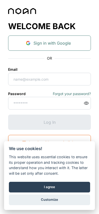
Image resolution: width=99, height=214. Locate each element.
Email (13, 69)
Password (17, 94)
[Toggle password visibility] (86, 103)
